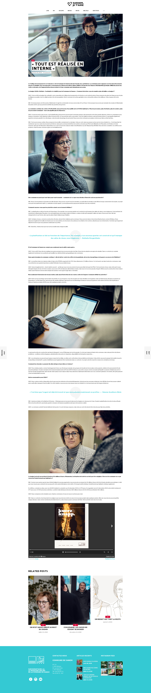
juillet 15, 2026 (43, 632)
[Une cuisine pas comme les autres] (79, 669)
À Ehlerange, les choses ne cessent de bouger (75, 628)
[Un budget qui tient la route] (108, 600)
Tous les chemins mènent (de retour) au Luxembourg (90, 676)
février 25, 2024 (37, 72)
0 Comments (47, 72)
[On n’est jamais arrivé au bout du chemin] (43, 605)
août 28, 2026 (87, 663)
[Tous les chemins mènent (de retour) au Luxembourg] (79, 677)
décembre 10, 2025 (75, 632)
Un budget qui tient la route (108, 619)
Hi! (33, 60)
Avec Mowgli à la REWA (90, 661)
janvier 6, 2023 (107, 622)
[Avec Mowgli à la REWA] (79, 662)
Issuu (36, 559)
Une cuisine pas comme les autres (90, 668)
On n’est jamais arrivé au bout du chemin (43, 628)
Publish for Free (110, 559)
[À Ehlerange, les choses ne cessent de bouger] (75, 605)
